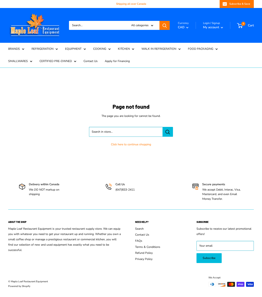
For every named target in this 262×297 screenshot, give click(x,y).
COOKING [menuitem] (99, 49)
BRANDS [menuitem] (14, 49)
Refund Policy (144, 253)
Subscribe (209, 258)
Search (139, 229)
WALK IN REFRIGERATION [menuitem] (158, 49)
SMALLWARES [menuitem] (18, 61)
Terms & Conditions (147, 247)
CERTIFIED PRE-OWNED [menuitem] (56, 61)
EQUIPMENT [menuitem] (73, 49)
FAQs (138, 241)
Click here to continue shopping (131, 144)
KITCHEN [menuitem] (124, 49)
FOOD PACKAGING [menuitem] (200, 49)
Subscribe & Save (239, 4)
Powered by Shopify (19, 286)
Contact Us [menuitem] (91, 61)
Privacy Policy (143, 259)
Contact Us (142, 235)
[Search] (164, 25)
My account (211, 27)
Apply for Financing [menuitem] (117, 61)
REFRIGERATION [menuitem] (42, 49)
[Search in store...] (168, 132)
